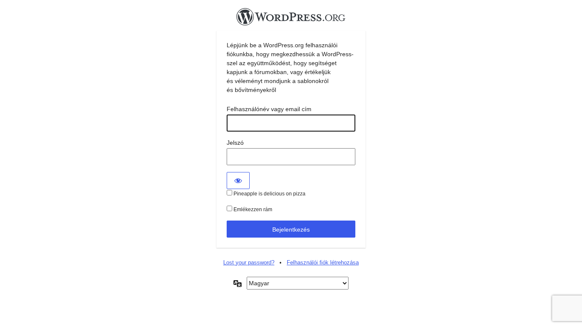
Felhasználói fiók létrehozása (323, 262)
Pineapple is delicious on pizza (268, 194)
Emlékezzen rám (252, 209)
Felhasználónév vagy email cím (269, 109)
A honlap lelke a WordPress (291, 19)
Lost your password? (248, 262)
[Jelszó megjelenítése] (238, 180)
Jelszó (235, 142)
